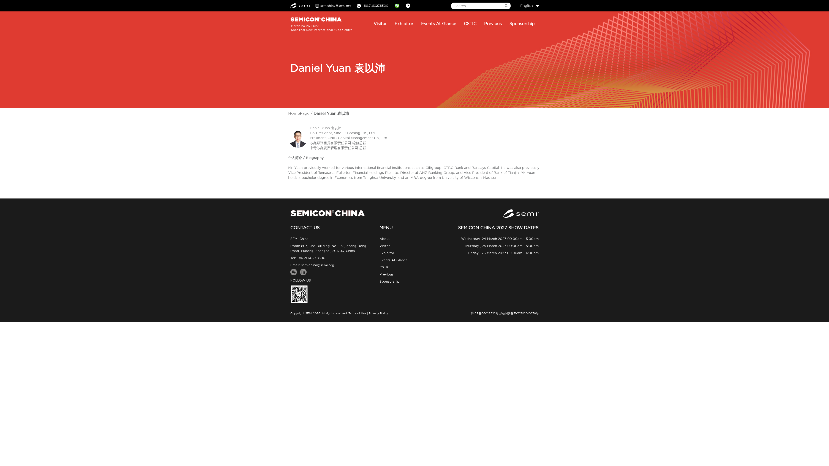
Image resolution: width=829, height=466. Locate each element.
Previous (493, 23)
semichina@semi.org (317, 265)
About (385, 239)
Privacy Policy (378, 313)
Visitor (380, 23)
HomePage (299, 113)
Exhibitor (404, 23)
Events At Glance (438, 23)
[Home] (327, 213)
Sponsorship (522, 23)
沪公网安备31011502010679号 (519, 313)
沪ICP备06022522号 (484, 313)
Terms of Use (357, 313)
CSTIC (470, 23)
